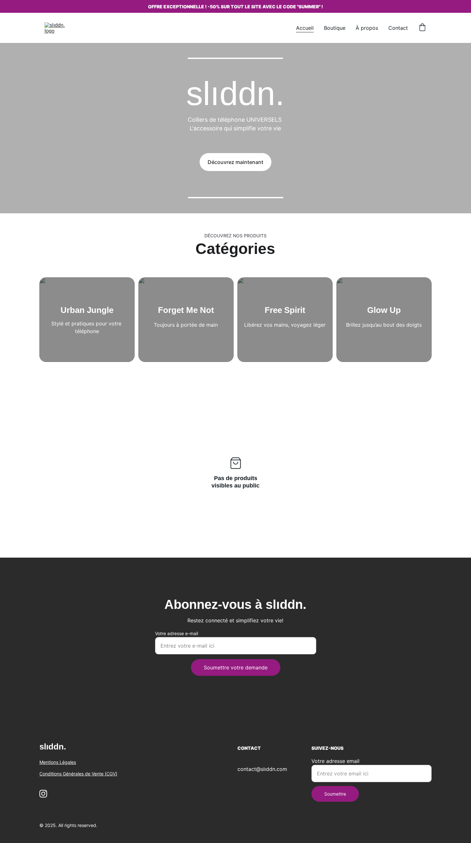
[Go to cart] (422, 28)
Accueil (305, 28)
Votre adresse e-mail (176, 633)
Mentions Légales (57, 762)
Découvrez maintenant (235, 162)
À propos (367, 28)
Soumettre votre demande (236, 667)
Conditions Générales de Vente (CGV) (78, 773)
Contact (398, 28)
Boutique (334, 28)
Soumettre (335, 794)
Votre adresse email (335, 761)
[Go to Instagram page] (43, 794)
